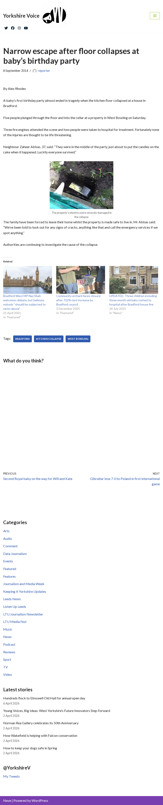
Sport (7, 659)
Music (7, 629)
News (7, 637)
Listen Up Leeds (14, 606)
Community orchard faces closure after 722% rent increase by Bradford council (78, 300)
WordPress (40, 800)
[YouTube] (25, 27)
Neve (7, 800)
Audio (7, 538)
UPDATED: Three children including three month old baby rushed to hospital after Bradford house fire (133, 300)
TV (5, 667)
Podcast (9, 644)
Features (9, 576)
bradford (22, 338)
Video (7, 674)
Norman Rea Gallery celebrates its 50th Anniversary (41, 723)
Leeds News (12, 599)
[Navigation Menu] (155, 15)
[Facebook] (12, 27)
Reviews (9, 652)
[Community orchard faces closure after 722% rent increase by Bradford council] (80, 280)
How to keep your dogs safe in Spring (30, 748)
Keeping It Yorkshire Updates (24, 591)
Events (8, 561)
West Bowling (78, 338)
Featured (9, 569)
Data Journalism (15, 554)
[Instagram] (19, 27)
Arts (6, 531)
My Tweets (11, 776)
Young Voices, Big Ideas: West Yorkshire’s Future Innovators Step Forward (56, 711)
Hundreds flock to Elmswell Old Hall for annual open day (44, 698)
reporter (44, 70)
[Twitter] (6, 27)
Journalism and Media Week (23, 584)
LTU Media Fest (15, 622)
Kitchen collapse (48, 338)
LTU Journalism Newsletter (23, 614)
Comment (10, 546)
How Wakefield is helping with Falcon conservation (40, 735)
